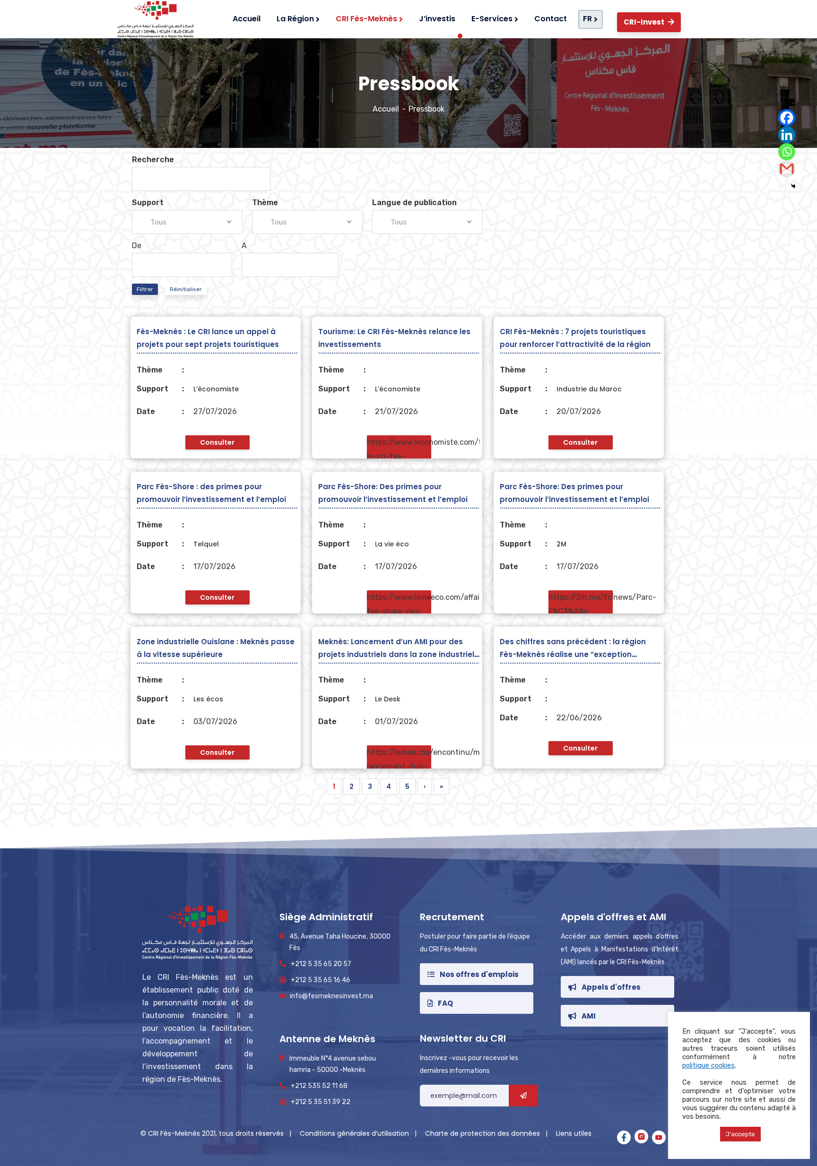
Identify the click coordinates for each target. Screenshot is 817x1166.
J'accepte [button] (740, 1134)
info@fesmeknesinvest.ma (331, 996)
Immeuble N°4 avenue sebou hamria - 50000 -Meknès (332, 1064)
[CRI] (153, 19)
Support (148, 202)
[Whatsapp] (786, 151)
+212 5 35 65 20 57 (321, 964)
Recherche (153, 159)
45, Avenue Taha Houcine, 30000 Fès (340, 942)
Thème (265, 202)
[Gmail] (786, 168)
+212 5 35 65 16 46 (320, 980)
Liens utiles (573, 1133)
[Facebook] (786, 117)
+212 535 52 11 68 (319, 1086)
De (136, 245)
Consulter (217, 442)
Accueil (386, 108)
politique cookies (708, 1065)
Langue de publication (414, 202)
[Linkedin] (786, 134)
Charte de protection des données (483, 1133)
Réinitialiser (186, 289)
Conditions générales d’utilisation (355, 1133)
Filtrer (145, 289)
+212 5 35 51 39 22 (320, 1102)
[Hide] (793, 186)
